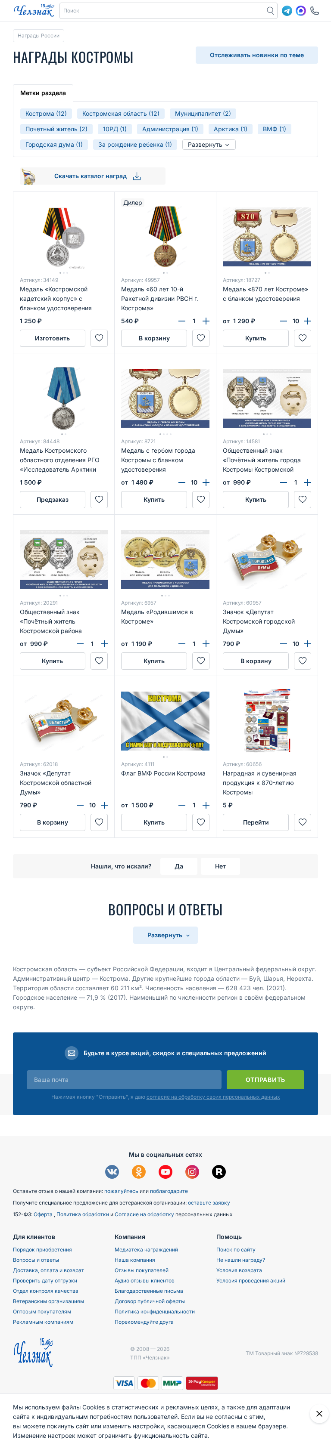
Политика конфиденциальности (155, 1311)
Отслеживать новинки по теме (257, 55)
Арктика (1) (230, 129)
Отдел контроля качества (45, 1291)
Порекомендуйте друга (144, 1322)
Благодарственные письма (149, 1291)
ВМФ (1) (274, 129)
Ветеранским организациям (48, 1301)
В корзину (154, 338)
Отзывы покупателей (142, 1270)
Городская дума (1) (54, 144)
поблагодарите (169, 1191)
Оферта (44, 1214)
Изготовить (52, 338)
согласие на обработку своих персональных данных (213, 1097)
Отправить (265, 1079)
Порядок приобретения (42, 1249)
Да (179, 866)
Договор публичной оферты (150, 1301)
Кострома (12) (46, 113)
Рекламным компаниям (43, 1322)
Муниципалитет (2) (203, 113)
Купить (255, 338)
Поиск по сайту (236, 1249)
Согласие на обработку (145, 1214)
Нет (220, 866)
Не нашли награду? (240, 1260)
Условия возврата (239, 1270)
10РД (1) (115, 129)
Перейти (256, 822)
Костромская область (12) (120, 113)
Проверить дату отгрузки (45, 1280)
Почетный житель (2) (56, 129)
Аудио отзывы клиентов (145, 1280)
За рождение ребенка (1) (135, 144)
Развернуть (206, 144)
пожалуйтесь (121, 1191)
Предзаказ (53, 499)
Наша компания (135, 1260)
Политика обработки (83, 1214)
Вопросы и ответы (36, 1260)
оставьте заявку (209, 1202)
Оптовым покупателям (42, 1311)
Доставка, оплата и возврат (48, 1270)
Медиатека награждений (146, 1249)
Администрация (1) (170, 129)
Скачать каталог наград (91, 175)
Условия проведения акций (250, 1280)
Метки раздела (43, 92)
